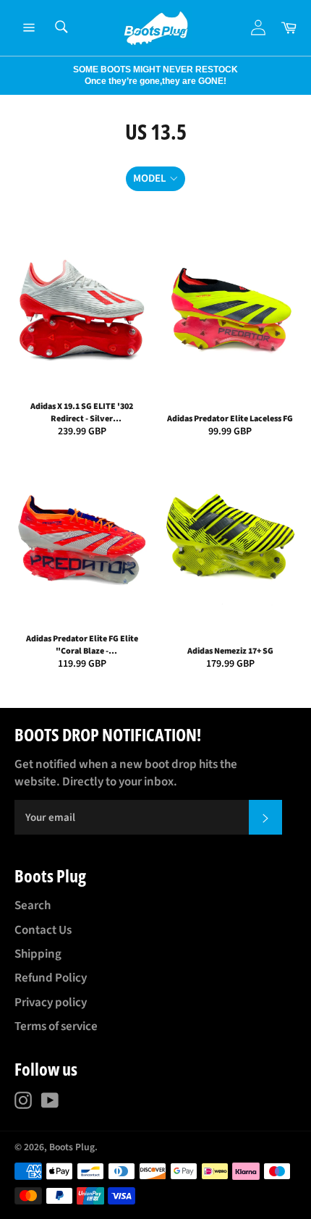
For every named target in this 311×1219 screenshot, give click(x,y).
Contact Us (43, 930)
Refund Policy (50, 978)
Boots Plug (72, 1147)
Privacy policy (50, 1002)
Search (32, 905)
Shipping (37, 954)
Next (7, 75)
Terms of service (56, 1026)
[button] (155, 179)
